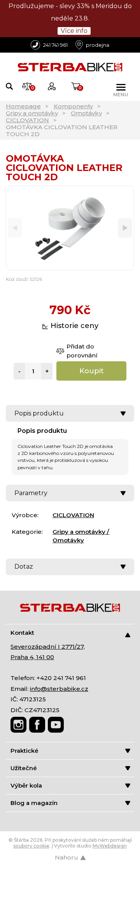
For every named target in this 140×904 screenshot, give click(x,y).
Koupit (91, 371)
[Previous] (15, 228)
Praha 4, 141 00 (32, 657)
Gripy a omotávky (32, 113)
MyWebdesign (110, 846)
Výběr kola (26, 785)
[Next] (125, 228)
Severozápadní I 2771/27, (47, 646)
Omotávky (86, 113)
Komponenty (73, 106)
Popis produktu (39, 413)
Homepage (23, 106)
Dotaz (23, 566)
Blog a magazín (34, 803)
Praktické (24, 750)
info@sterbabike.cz (59, 688)
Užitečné (23, 768)
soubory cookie (31, 846)
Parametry (30, 493)
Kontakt (22, 632)
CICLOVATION (27, 120)
